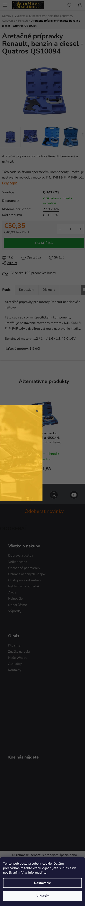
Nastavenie (42, 883)
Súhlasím (43, 896)
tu (44, 872)
